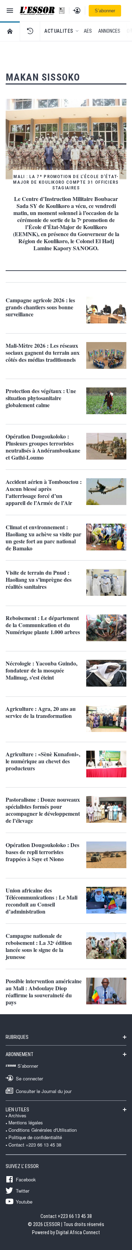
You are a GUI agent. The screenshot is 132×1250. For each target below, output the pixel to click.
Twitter (22, 1190)
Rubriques (17, 1037)
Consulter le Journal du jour (43, 1091)
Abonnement (19, 1054)
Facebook (26, 1179)
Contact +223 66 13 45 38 (34, 1145)
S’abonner (105, 10)
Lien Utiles (17, 1109)
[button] (30, 31)
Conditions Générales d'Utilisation (42, 1130)
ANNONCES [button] (109, 31)
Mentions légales (25, 1122)
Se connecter (29, 1078)
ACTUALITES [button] (58, 31)
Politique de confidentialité (35, 1137)
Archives (17, 1115)
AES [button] (88, 31)
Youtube (24, 1201)
